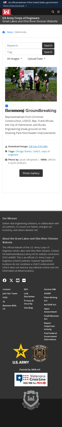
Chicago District (23, 151)
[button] (15, 5)
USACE (36, 151)
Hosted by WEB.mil (29, 369)
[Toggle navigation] (57, 12)
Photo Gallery (31, 173)
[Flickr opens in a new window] (24, 280)
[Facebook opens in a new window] (5, 280)
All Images (13, 58)
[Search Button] (51, 12)
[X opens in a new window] (11, 280)
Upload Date (35, 58)
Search (48, 45)
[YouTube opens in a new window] (17, 280)
